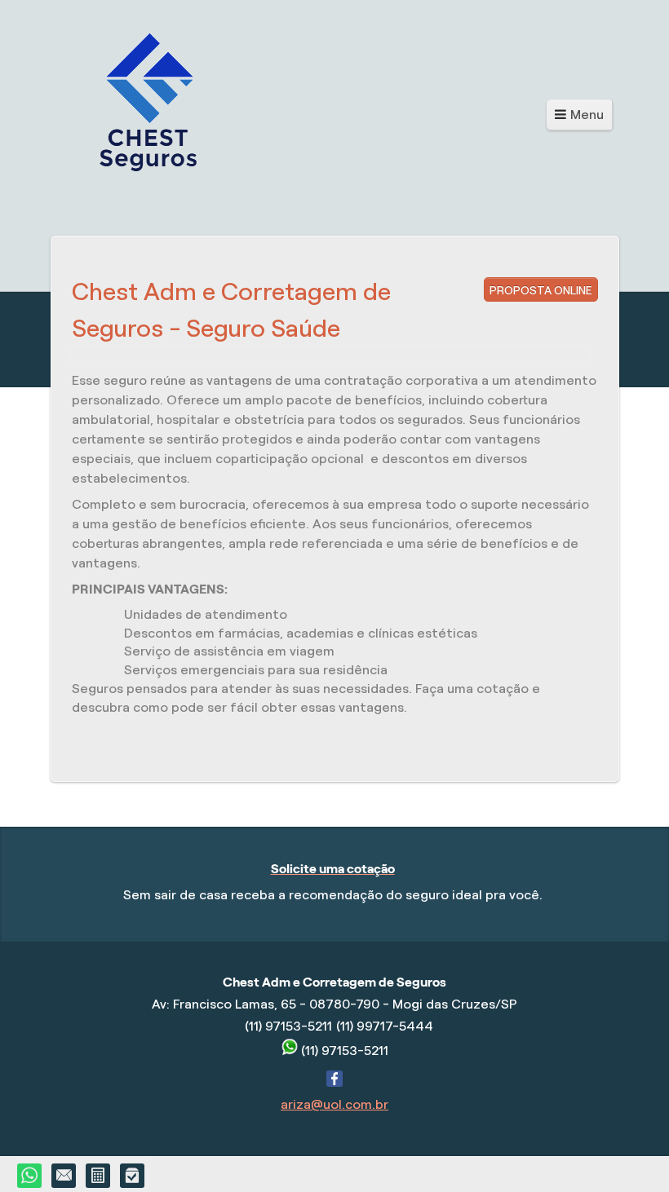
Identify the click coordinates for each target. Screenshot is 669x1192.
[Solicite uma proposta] (99, 1176)
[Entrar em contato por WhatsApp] (30, 1176)
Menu (587, 114)
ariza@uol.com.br (334, 1104)
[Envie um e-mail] (64, 1176)
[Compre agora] (133, 1176)
